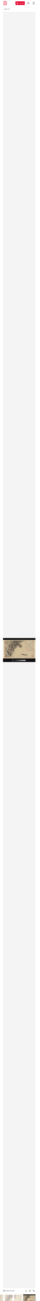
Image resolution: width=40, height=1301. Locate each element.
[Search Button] (28, 3)
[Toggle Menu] (33, 3)
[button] (19, 650)
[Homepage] (5, 3)
